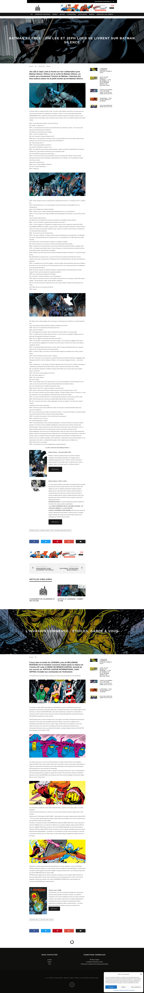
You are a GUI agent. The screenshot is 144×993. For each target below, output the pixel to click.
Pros (49, 964)
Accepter (111, 987)
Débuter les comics (105, 14)
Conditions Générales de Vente (94, 961)
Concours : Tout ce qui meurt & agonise (106, 100)
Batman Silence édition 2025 (62, 530)
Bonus (91, 14)
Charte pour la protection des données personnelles (124, 990)
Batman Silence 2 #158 (47, 530)
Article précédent (41, 566)
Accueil (31, 66)
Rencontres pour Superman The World (45, 569)
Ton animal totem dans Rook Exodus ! (68, 569)
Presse (49, 961)
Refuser (123, 987)
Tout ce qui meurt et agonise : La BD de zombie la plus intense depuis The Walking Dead (105, 81)
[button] (141, 974)
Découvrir (55, 469)
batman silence (34, 530)
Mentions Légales (94, 959)
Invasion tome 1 (34, 919)
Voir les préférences (136, 987)
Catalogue (82, 14)
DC (32, 14)
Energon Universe (42, 14)
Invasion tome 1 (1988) (47, 919)
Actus (62, 14)
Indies (55, 14)
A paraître (71, 14)
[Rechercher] (113, 1)
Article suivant (74, 566)
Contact (49, 959)
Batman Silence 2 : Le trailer (70, 599)
